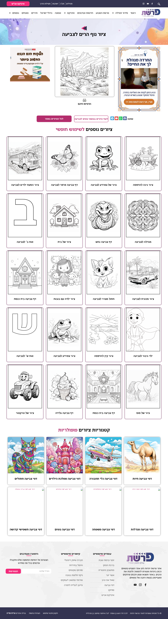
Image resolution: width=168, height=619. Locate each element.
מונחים (25, 13)
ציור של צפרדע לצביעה (104, 185)
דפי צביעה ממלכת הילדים (64, 478)
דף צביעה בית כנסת (25, 299)
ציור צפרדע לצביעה (64, 356)
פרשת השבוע (102, 13)
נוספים (15, 13)
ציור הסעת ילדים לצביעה (25, 185)
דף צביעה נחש (104, 242)
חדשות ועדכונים (85, 13)
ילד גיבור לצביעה (143, 356)
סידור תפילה (121, 13)
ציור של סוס (143, 413)
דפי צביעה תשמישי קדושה (26, 529)
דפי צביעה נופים (65, 529)
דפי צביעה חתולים (26, 478)
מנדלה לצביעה (143, 242)
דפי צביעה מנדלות (142, 529)
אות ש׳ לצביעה (24, 356)
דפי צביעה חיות (142, 478)
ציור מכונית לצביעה (143, 299)
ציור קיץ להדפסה (103, 356)
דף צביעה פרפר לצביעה (64, 185)
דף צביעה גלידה (64, 413)
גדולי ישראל (46, 13)
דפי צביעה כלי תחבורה (103, 478)
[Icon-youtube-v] (148, 3)
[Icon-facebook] (152, 3)
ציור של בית (64, 242)
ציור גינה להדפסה (143, 185)
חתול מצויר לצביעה (104, 299)
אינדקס (71, 13)
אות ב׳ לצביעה (25, 242)
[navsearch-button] (159, 3)
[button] (125, 118)
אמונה (58, 13)
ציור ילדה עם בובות (64, 299)
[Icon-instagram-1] (143, 3)
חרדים (34, 13)
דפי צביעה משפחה (103, 529)
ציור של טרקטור (25, 413)
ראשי (133, 13)
